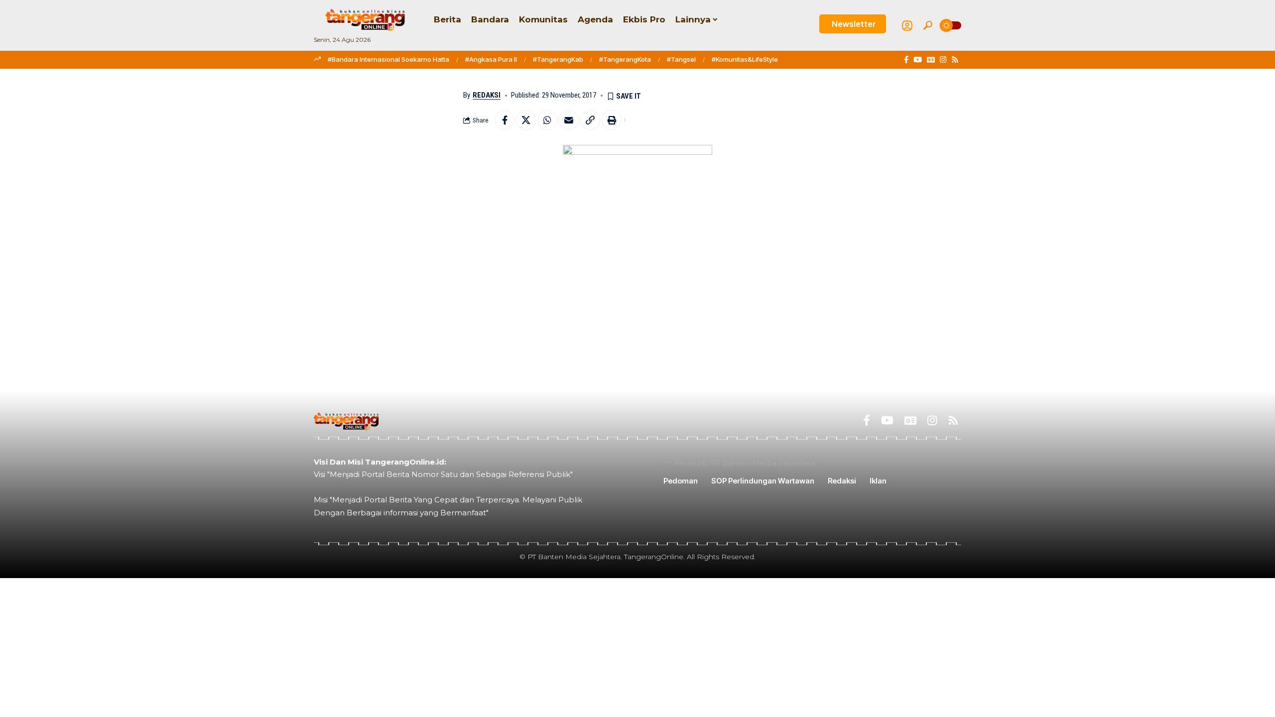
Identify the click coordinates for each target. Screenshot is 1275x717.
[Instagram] (943, 59)
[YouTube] (917, 59)
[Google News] (930, 59)
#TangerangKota (625, 59)
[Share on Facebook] (504, 120)
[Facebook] (906, 59)
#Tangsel (681, 59)
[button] (927, 25)
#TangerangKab (558, 59)
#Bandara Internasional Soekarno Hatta (388, 59)
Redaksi (487, 95)
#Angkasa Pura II (491, 59)
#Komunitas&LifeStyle (745, 59)
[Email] (569, 120)
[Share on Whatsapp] (547, 120)
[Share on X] (526, 120)
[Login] (907, 25)
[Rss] (955, 59)
